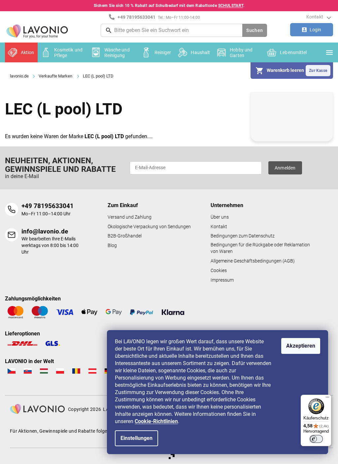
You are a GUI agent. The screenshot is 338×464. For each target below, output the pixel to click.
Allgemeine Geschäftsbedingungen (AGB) (253, 261)
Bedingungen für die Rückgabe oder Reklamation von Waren (260, 248)
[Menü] (327, 399)
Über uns (220, 217)
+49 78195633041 (47, 206)
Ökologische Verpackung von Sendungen (149, 227)
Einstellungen (136, 438)
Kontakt (314, 16)
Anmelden (285, 167)
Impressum (222, 280)
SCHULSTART (230, 5)
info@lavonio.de (44, 231)
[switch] (316, 439)
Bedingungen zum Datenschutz (243, 236)
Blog (112, 245)
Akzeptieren (300, 346)
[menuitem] (21, 52)
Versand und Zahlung (130, 217)
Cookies (219, 270)
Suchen (254, 30)
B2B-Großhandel (125, 236)
